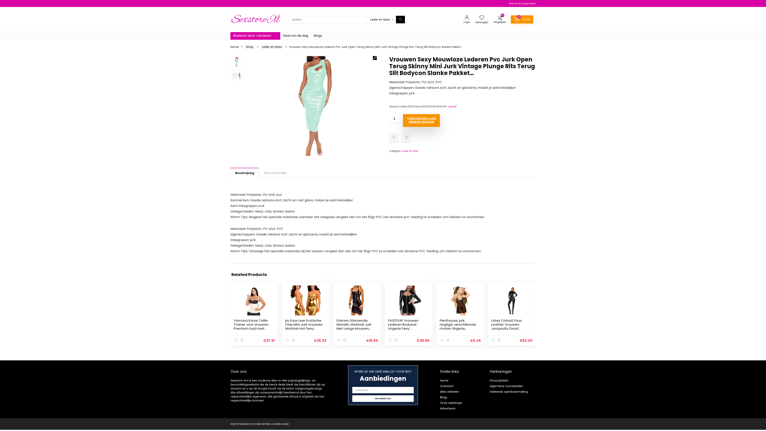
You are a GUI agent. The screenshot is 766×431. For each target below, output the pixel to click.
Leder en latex (272, 47)
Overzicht (447, 386)
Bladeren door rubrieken (252, 35)
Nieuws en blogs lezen (522, 3)
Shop (249, 47)
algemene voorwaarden (506, 386)
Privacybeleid (499, 381)
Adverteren (448, 408)
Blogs (318, 35)
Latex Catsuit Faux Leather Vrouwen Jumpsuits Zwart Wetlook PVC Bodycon (509, 326)
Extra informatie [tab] (275, 173)
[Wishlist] (481, 18)
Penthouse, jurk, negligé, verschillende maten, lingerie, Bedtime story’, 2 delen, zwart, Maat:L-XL (459, 328)
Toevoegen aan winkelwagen (421, 120)
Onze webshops (451, 403)
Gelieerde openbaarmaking (509, 392)
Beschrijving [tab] (244, 173)
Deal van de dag (295, 35)
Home (234, 47)
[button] (375, 58)
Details (451, 106)
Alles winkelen (449, 392)
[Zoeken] (400, 19)
